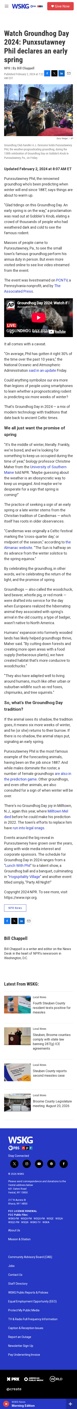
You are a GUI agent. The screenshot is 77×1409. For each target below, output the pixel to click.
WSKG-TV (35, 1222)
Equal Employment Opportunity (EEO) (32, 1301)
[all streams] (71, 1404)
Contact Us (15, 1274)
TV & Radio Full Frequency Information (32, 1319)
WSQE (50, 1218)
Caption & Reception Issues (25, 1328)
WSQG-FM (39, 1218)
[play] (6, 1404)
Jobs (11, 1266)
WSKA (46, 1222)
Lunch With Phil (17, 865)
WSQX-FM (26, 1218)
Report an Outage (19, 1337)
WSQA (59, 1218)
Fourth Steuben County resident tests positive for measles (52, 1007)
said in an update (42, 370)
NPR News (15, 908)
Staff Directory (18, 1283)
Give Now (62, 6)
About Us (14, 1230)
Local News (39, 997)
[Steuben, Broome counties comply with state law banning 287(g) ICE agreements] (17, 1036)
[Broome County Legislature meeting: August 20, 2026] (17, 1103)
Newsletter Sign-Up (20, 1345)
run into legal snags (28, 828)
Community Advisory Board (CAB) (30, 1257)
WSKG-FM (13, 1218)
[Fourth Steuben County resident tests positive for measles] (17, 1004)
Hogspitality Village (24, 876)
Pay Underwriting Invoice (24, 1354)
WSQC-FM (13, 1222)
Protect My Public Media (23, 1310)
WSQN (24, 1222)
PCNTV (62, 280)
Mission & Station (19, 1239)
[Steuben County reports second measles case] (17, 1072)
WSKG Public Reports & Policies (28, 1292)
